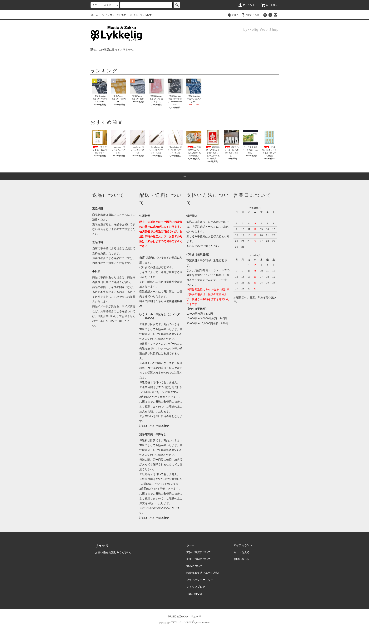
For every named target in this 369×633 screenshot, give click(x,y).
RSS (189, 593)
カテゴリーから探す (115, 15)
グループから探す (142, 15)
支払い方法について (198, 552)
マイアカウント (243, 545)
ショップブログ (195, 586)
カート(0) (271, 5)
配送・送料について (198, 559)
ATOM (198, 593)
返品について (194, 566)
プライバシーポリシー (199, 579)
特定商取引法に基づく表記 (202, 572)
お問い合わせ (252, 15)
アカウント (249, 5)
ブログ (234, 15)
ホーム (94, 15)
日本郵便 (163, 425)
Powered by (164, 623)
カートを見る (242, 552)
